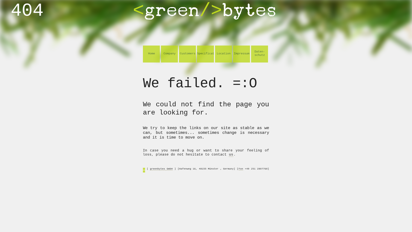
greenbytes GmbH (161, 169)
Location (223, 53)
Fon (241, 169)
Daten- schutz (259, 53)
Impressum (241, 53)
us (231, 155)
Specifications (205, 53)
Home (151, 53)
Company (170, 53)
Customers (187, 53)
